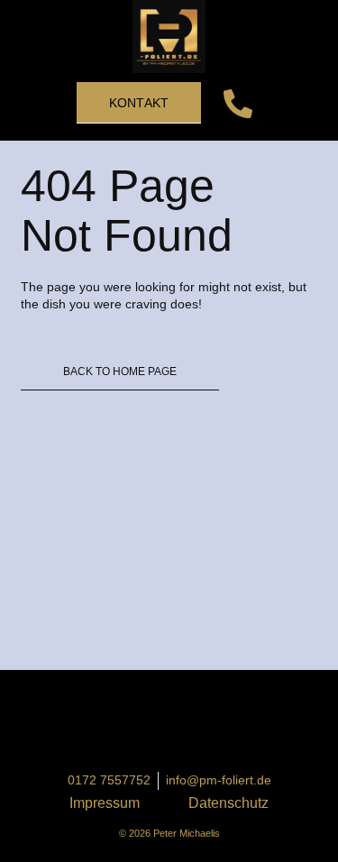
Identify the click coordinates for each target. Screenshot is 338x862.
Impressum (104, 803)
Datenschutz (228, 803)
